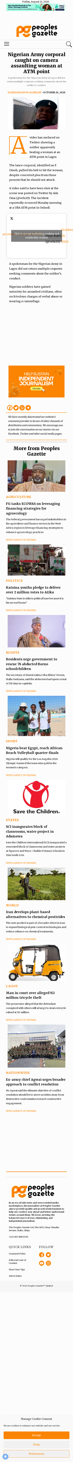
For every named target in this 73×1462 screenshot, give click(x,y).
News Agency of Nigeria (21, 539)
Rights (13, 652)
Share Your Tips (17, 1269)
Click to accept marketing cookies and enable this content (36, 235)
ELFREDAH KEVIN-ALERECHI (24, 92)
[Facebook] (10, 407)
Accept (36, 1435)
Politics (14, 581)
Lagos (12, 986)
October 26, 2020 (67, 235)
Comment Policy (17, 1253)
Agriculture (18, 497)
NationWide (18, 1073)
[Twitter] (16, 407)
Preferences (36, 1453)
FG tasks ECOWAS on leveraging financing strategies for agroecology (33, 508)
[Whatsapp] (22, 407)
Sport (11, 741)
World (12, 905)
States (12, 820)
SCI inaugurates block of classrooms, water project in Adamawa (30, 831)
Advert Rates (15, 1276)
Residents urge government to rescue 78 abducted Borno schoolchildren (31, 664)
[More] (28, 407)
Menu (24, 44)
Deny (36, 1444)
